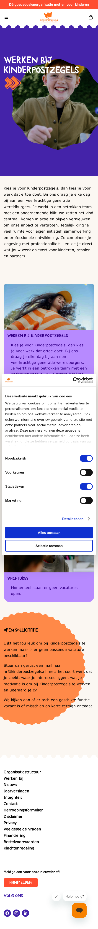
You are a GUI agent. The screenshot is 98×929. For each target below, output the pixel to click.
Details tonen (72, 519)
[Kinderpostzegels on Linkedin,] (25, 913)
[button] (6, 17)
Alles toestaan (49, 533)
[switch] (86, 472)
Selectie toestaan (49, 546)
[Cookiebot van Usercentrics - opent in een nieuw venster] (73, 380)
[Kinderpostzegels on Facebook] (7, 913)
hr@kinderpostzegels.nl (25, 671)
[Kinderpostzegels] (49, 17)
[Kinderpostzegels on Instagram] (16, 913)
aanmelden (20, 882)
